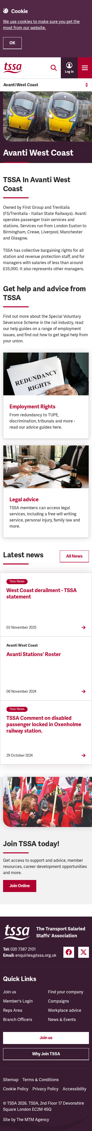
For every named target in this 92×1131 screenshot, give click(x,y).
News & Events (62, 1019)
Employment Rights (32, 407)
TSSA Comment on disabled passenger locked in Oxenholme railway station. (43, 724)
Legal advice (24, 499)
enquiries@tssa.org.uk (35, 955)
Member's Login (18, 1001)
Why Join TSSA (46, 1054)
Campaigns (58, 1001)
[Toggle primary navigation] (85, 67)
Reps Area (12, 1010)
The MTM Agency (33, 1119)
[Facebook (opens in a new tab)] (68, 952)
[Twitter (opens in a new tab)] (83, 952)
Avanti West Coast (20, 85)
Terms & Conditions (40, 1079)
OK (12, 43)
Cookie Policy (15, 1089)
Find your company (65, 992)
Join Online (19, 885)
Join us (9, 992)
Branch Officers (17, 1019)
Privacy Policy (45, 1089)
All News (74, 556)
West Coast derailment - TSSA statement (41, 593)
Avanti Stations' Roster (33, 654)
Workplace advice (64, 1010)
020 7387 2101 (23, 949)
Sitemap (10, 1079)
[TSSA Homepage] (12, 67)
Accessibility (74, 1089)
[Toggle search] (54, 67)
